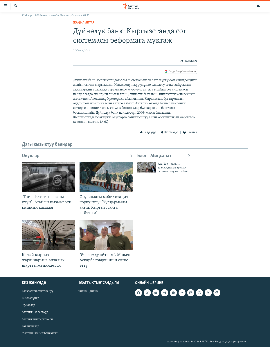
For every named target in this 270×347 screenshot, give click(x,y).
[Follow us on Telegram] (164, 292)
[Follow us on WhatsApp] (199, 292)
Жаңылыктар (83, 22)
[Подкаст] (216, 292)
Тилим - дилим (88, 291)
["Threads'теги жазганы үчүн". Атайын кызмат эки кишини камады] (48, 177)
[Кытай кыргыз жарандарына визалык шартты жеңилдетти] (48, 235)
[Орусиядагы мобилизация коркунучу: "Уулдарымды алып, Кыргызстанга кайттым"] (106, 177)
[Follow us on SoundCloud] (182, 292)
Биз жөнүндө (30, 298)
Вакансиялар (30, 326)
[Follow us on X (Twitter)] (147, 292)
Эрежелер (28, 305)
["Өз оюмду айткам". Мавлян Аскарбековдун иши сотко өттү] (106, 235)
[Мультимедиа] (258, 6)
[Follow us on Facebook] (138, 292)
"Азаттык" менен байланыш (40, 333)
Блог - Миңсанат (154, 155)
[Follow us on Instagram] (190, 292)
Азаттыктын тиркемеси (37, 319)
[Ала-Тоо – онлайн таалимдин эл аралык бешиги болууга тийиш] (146, 167)
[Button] (189, 61)
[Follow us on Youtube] (155, 292)
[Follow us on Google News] (173, 292)
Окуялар (30, 155)
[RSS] (208, 292)
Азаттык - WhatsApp (35, 312)
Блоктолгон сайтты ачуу (37, 291)
